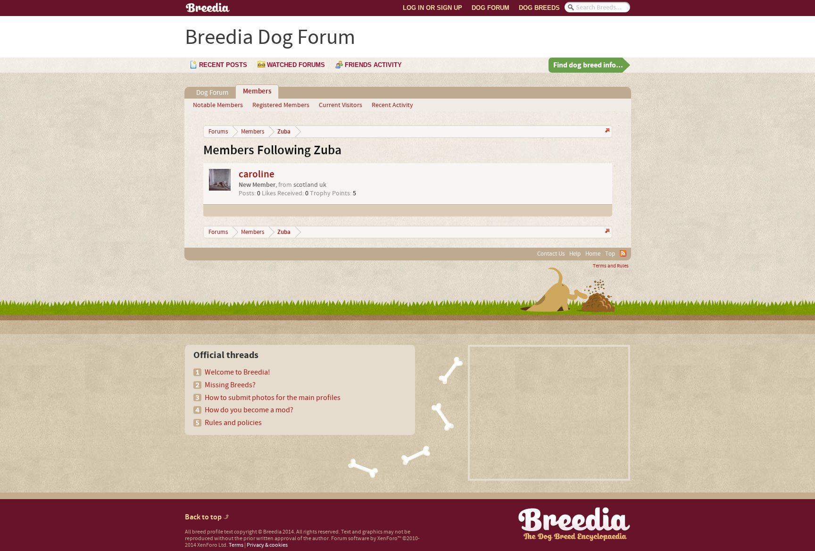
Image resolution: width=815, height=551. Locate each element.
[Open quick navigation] (606, 131)
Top (610, 254)
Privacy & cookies (267, 545)
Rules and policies (233, 422)
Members (257, 91)
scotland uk (309, 185)
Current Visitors (340, 105)
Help (575, 254)
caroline (256, 174)
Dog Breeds (539, 7)
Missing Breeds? (230, 385)
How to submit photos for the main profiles (273, 397)
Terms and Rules (611, 266)
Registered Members (280, 105)
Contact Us (551, 254)
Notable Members (218, 105)
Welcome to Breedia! (237, 372)
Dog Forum (490, 7)
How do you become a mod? (249, 410)
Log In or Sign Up (432, 7)
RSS (623, 253)
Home (592, 254)
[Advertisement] (549, 413)
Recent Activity (392, 105)
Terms (236, 545)
